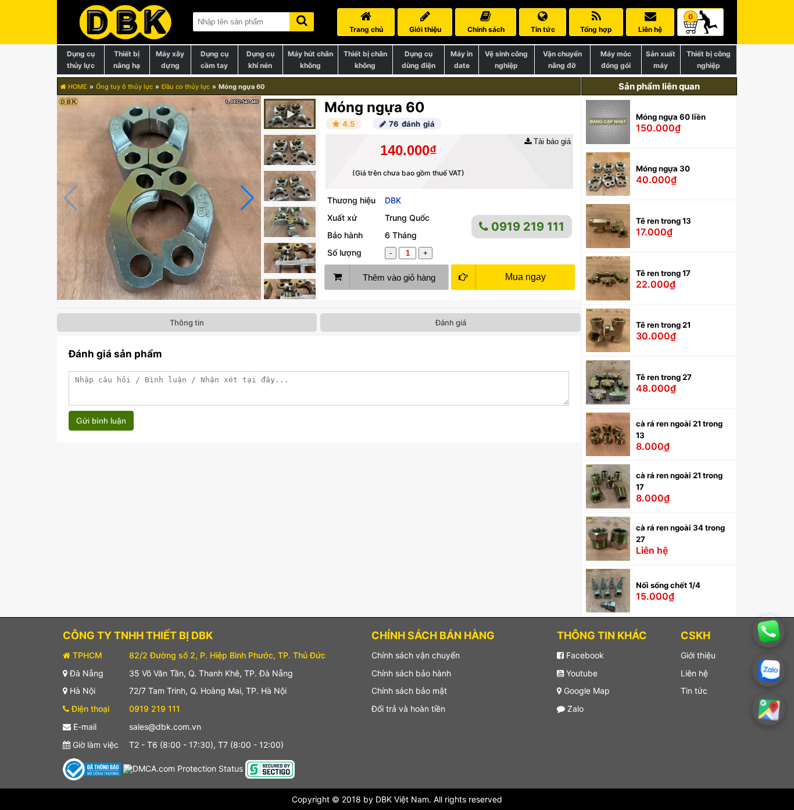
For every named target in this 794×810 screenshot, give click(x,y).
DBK (393, 200)
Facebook (584, 655)
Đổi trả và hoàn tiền (408, 709)
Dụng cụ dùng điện (418, 59)
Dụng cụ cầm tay (214, 59)
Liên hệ (694, 673)
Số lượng (344, 252)
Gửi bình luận (101, 420)
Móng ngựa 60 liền (671, 116)
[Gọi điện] (769, 631)
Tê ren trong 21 (663, 324)
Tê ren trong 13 (663, 220)
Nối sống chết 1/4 (668, 585)
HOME (76, 87)
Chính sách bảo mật (409, 691)
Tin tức (694, 691)
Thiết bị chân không (365, 59)
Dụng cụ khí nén (260, 59)
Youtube (581, 673)
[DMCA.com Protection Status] (183, 768)
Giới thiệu (698, 655)
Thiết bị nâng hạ (126, 59)
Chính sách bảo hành (411, 673)
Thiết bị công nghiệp (708, 59)
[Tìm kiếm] (301, 19)
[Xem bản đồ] (769, 709)
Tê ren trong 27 (664, 377)
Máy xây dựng (170, 59)
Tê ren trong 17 (663, 273)
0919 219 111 (526, 227)
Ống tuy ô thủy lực (124, 87)
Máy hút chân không (310, 59)
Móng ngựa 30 (663, 168)
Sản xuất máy (660, 59)
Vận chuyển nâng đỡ (562, 59)
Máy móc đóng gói (615, 59)
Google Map (585, 691)
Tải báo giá (551, 141)
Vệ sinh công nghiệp (506, 59)
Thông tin (187, 322)
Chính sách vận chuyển (415, 655)
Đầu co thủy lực (186, 87)
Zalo (574, 709)
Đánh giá (450, 322)
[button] (247, 198)
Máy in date (461, 59)
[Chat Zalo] (768, 670)
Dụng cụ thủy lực (81, 59)
